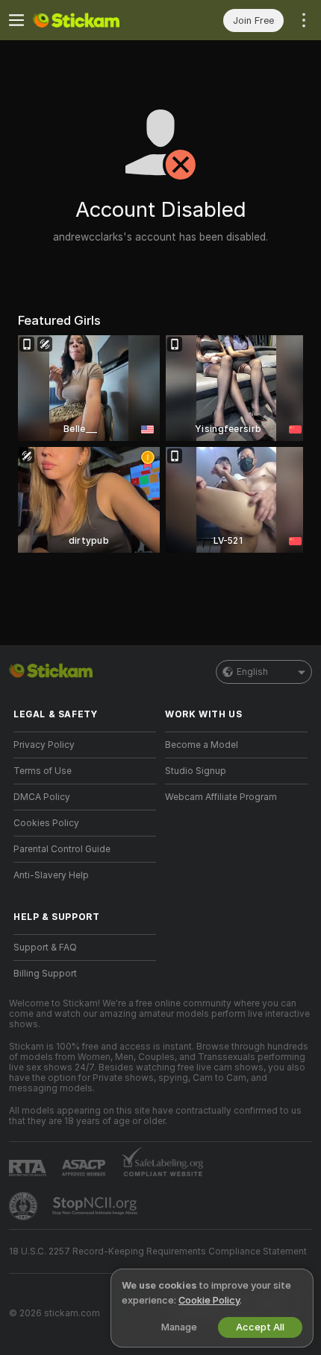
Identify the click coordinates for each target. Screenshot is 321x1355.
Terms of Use (42, 771)
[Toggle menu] (16, 20)
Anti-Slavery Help (51, 875)
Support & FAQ (45, 947)
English (252, 672)
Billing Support (45, 973)
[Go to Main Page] (96, 20)
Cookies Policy (46, 823)
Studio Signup (195, 771)
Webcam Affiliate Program (221, 797)
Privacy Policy (44, 745)
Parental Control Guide (61, 849)
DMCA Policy (41, 797)
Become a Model (201, 745)
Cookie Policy (209, 1300)
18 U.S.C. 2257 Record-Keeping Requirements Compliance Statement (158, 1251)
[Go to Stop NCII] (96, 1206)
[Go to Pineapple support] (24, 1206)
